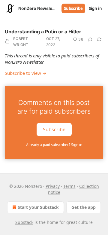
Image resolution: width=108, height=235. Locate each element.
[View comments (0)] (90, 39)
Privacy (53, 186)
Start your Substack (38, 207)
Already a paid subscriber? (54, 144)
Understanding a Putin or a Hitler (43, 32)
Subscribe (73, 8)
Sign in (95, 8)
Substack (24, 222)
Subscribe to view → (25, 73)
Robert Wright (20, 41)
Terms (69, 186)
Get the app (83, 207)
